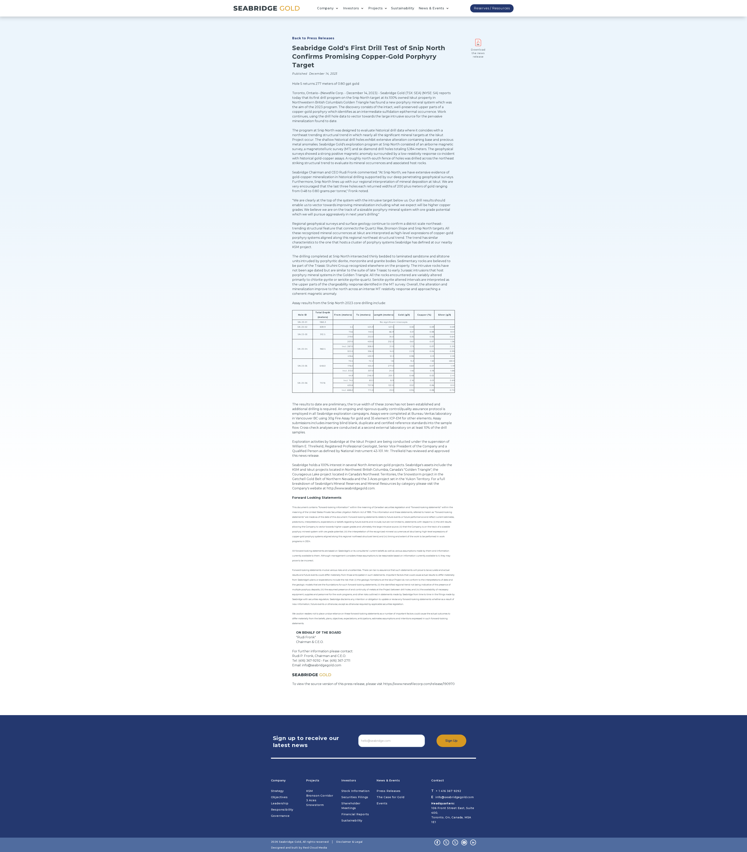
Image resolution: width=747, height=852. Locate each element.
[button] (328, 8)
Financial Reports (355, 814)
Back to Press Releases (313, 38)
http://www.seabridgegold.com (351, 488)
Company (325, 8)
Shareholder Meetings (350, 806)
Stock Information (355, 791)
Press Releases (389, 791)
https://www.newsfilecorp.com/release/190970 (419, 684)
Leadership (279, 803)
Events (382, 803)
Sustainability (402, 8)
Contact (437, 780)
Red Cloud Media (315, 847)
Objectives (279, 797)
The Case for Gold (390, 797)
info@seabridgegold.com (321, 665)
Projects (375, 8)
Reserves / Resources (492, 8)
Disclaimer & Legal (349, 841)
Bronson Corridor (319, 795)
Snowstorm (315, 805)
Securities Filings (354, 797)
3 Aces (311, 800)
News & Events (431, 8)
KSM (309, 791)
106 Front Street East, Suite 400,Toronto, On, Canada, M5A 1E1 (452, 813)
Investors (351, 8)
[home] (266, 8)
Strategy (277, 791)
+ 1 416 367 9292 (448, 791)
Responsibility (282, 809)
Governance (280, 816)
